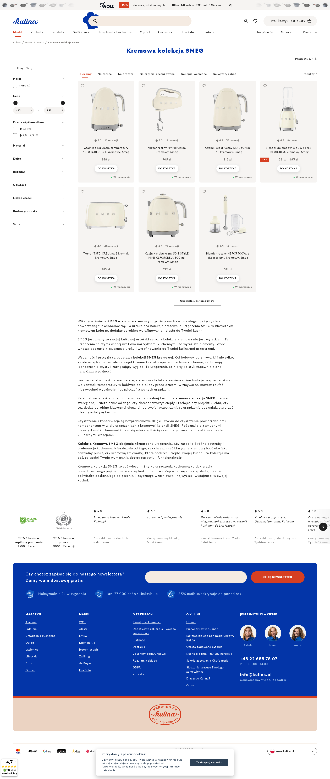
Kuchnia (31, 622)
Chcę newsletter (277, 577)
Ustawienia (109, 770)
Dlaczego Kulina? (198, 678)
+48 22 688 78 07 (258, 659)
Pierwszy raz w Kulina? (202, 629)
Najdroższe (126, 74)
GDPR (137, 667)
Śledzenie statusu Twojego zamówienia (205, 669)
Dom (28, 663)
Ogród (29, 642)
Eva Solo (85, 670)
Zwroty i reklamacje (147, 622)
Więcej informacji (170, 766)
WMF (82, 622)
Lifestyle (31, 656)
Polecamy (85, 74)
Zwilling (84, 656)
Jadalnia (31, 629)
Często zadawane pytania (204, 647)
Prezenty (310, 32)
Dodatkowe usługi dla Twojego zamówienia (154, 631)
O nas (190, 685)
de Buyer (85, 663)
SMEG (112, 321)
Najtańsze (105, 74)
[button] (197, 75)
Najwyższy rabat (224, 74)
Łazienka (31, 649)
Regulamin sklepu (145, 660)
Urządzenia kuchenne (40, 636)
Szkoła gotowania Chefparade (207, 660)
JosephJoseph (88, 649)
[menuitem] (17, 33)
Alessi (83, 629)
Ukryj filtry (24, 68)
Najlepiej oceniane (194, 74)
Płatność (139, 640)
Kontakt (138, 674)
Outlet (30, 670)
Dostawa (139, 647)
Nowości (287, 32)
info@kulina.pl (256, 675)
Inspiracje (265, 32)
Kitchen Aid (87, 642)
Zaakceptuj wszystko (209, 762)
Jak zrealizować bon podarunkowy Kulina (210, 638)
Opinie (191, 622)
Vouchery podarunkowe (149, 653)
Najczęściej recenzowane (157, 74)
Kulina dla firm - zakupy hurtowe (209, 653)
